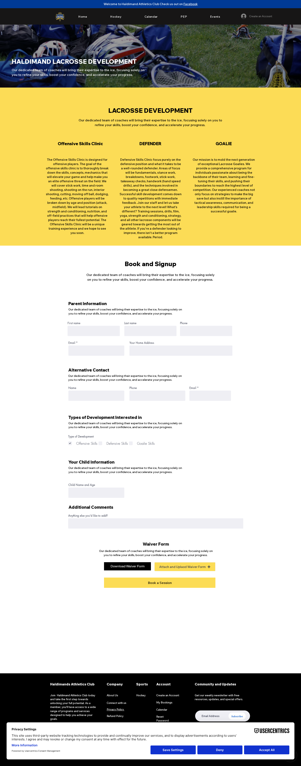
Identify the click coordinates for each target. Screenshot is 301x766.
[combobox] (180, 350)
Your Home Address (141, 342)
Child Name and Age (81, 484)
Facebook (190, 4)
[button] (184, 566)
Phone (183, 323)
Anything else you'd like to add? (88, 515)
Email (71, 342)
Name (72, 387)
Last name (130, 323)
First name (74, 323)
